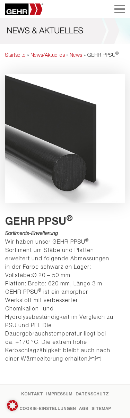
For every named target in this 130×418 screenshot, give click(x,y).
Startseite (15, 55)
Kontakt (32, 393)
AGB (83, 408)
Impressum (59, 393)
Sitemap (101, 408)
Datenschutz (92, 393)
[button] (12, 405)
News (76, 55)
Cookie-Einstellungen (47, 408)
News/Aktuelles (48, 55)
